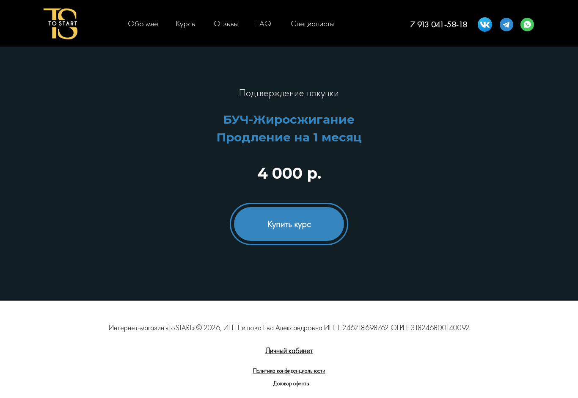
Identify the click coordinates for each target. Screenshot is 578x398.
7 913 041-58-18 (438, 24)
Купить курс (289, 224)
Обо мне (143, 23)
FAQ (263, 23)
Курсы (185, 23)
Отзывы (226, 23)
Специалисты (312, 23)
